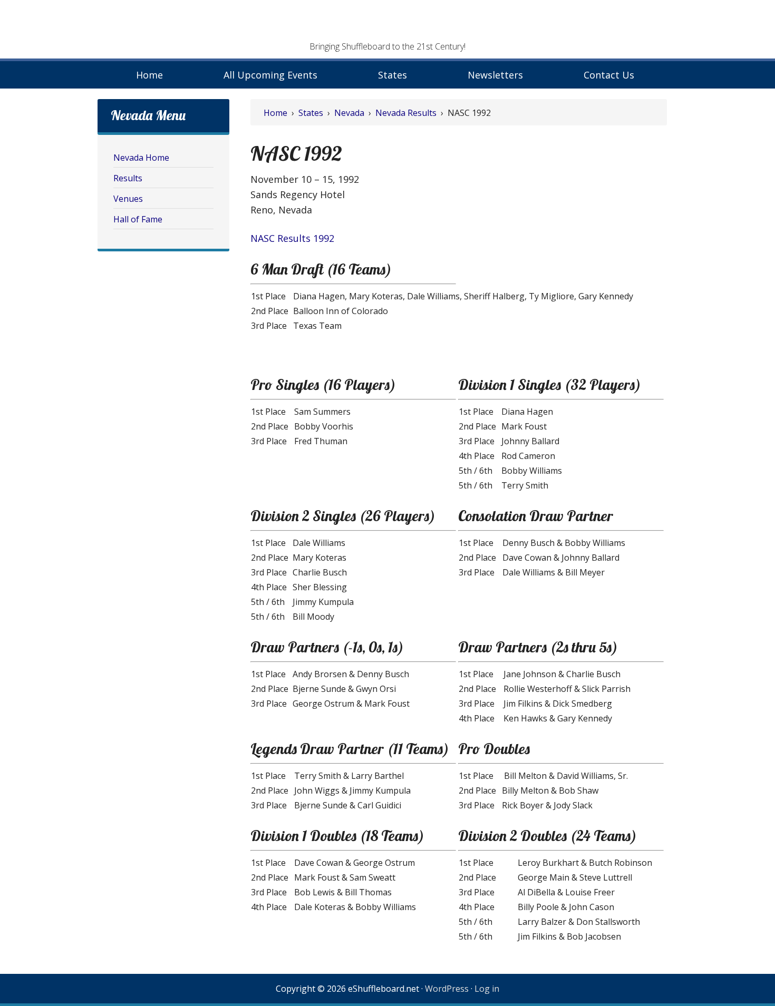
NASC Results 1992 (292, 238)
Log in (486, 988)
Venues (128, 198)
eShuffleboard (387, 24)
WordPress (447, 988)
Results (127, 178)
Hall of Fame (137, 219)
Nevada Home (141, 157)
